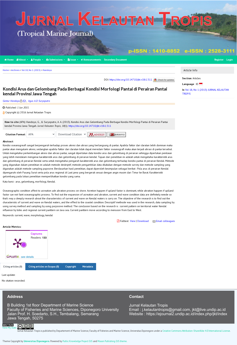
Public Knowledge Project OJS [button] (78, 341)
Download (143, 221)
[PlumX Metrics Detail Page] (18, 243)
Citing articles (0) (12, 266)
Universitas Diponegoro (36, 341)
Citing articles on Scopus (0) (44, 266)
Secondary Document (115, 59)
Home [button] (6, 70)
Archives (15, 70)
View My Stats (9, 327)
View (132, 221)
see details (27, 257)
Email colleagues (165, 221)
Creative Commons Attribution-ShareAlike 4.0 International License (196, 330)
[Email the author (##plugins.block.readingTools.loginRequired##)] (24, 101)
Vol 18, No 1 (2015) (31, 70)
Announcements (92, 59)
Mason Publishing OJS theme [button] (112, 341)
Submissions (56, 59)
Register (218, 59)
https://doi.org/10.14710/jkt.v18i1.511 (130, 79)
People (37, 59)
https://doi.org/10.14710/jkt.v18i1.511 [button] (90, 126)
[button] (4, 112)
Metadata (87, 266)
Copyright (70, 266)
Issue (73, 59)
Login (229, 59)
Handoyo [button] (47, 70)
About (22, 59)
